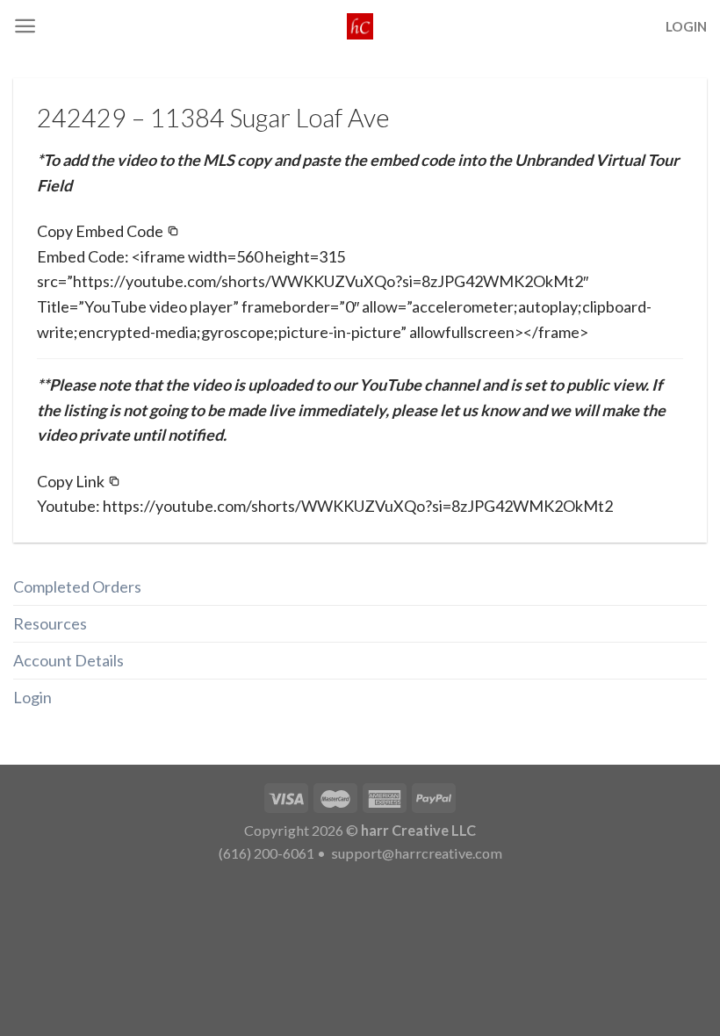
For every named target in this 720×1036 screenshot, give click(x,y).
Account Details (68, 660)
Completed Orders (77, 586)
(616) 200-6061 (266, 853)
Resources (50, 623)
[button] (108, 231)
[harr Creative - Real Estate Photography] (360, 26)
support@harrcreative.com (415, 853)
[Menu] (25, 26)
